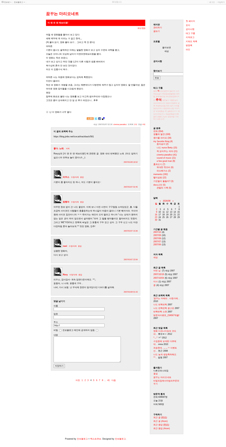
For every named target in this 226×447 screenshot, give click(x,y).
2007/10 (157, 232)
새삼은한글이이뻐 (172, 114)
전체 (158, 131)
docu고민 (159, 185)
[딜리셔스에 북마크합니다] (103, 119)
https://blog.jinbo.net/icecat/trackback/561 (74, 136)
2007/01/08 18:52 (131, 162)
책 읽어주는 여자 (167, 151)
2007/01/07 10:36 (131, 231)
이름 (56, 306)
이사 (155, 281)
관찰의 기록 (164, 188)
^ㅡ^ (155, 337)
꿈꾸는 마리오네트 (162, 377)
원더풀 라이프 (162, 138)
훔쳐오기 (159, 164)
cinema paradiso (120, 124)
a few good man (166, 161)
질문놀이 (165, 100)
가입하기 (221, 2)
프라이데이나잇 (159, 103)
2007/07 (157, 241)
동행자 (66, 202)
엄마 (172, 106)
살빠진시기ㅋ (172, 111)
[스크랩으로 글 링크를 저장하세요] (90, 119)
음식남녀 (162, 144)
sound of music (166, 158)
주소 (56, 322)
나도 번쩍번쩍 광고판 (163, 308)
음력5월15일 (160, 96)
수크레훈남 (160, 111)
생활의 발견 (161, 134)
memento (160, 174)
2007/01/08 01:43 (131, 292)
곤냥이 (164, 117)
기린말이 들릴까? (163, 181)
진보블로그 (82, 439)
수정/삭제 (75, 177)
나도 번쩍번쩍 (160, 304)
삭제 (67, 148)
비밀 (56, 330)
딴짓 (168, 106)
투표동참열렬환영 (169, 94)
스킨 (177, 91)
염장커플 (171, 117)
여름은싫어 (174, 100)
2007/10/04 (158, 278)
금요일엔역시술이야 (167, 91)
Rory (65, 274)
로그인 (212, 2)
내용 (56, 335)
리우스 (66, 177)
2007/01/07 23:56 (131, 259)
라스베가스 (164, 171)
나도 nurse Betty (167, 147)
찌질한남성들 (161, 106)
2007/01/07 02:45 (131, 187)
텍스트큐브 (95, 439)
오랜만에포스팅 (168, 108)
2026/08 (166, 201)
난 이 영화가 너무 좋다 (60, 112)
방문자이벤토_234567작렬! (166, 315)
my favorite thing (163, 141)
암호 (56, 314)
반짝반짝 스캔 (160, 311)
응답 (82, 177)
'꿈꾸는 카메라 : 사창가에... (166, 298)
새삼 (155, 257)
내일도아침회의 (171, 103)
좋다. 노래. (59, 148)
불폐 (155, 91)
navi (65, 246)
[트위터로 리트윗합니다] (96, 119)
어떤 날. (157, 270)
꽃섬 (155, 373)
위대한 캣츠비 (165, 167)
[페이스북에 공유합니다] (99, 119)
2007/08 (157, 238)
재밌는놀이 (157, 94)
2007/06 (157, 244)
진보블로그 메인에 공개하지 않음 (79, 330)
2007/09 (157, 235)
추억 (159, 99)
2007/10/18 (158, 274)
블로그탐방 (157, 117)
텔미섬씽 (159, 177)
